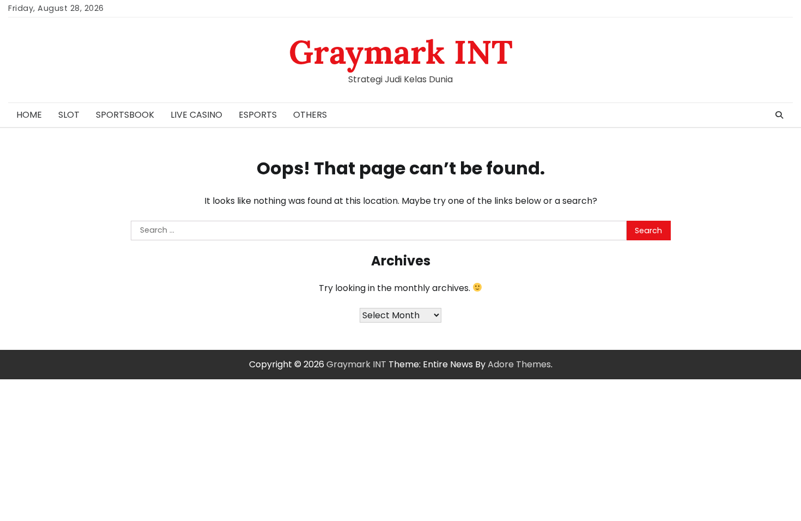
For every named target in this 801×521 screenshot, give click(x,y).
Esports (258, 114)
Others (310, 114)
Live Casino (196, 114)
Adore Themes (519, 364)
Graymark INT (401, 51)
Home (29, 114)
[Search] (779, 115)
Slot (69, 114)
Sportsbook (125, 114)
